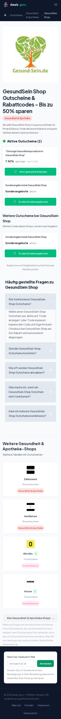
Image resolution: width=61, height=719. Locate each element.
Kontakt (29, 705)
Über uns (16, 705)
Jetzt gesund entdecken (33, 171)
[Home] (5, 15)
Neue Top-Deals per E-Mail (21, 656)
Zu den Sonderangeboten (33, 201)
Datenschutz (30, 713)
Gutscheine (16, 15)
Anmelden (45, 663)
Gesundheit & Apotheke (32, 15)
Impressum (43, 705)
